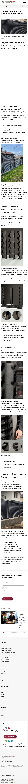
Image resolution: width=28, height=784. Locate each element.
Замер (2, 680)
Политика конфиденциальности (9, 777)
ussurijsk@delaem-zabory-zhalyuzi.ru (15, 743)
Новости (3, 692)
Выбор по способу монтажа (8, 655)
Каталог (3, 642)
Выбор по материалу (6, 650)
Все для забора (5, 661)
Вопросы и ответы (5, 713)
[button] (3, 632)
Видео (2, 694)
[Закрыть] (25, 781)
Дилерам (3, 675)
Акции (2, 710)
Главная (2, 6)
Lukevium (12, 775)
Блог (2, 689)
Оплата (3, 673)
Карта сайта (4, 701)
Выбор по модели (5, 646)
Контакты (3, 698)
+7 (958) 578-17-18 (11, 730)
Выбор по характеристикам (8, 652)
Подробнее (12, 782)
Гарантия (3, 678)
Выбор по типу (4, 657)
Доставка (3, 671)
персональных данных (17, 590)
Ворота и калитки (5, 659)
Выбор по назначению (6, 648)
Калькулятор (4, 715)
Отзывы (3, 696)
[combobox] (4, 587)
